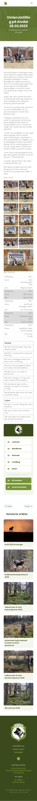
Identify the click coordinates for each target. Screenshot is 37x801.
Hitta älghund (18, 773)
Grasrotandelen (18, 782)
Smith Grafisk (23, 792)
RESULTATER (8, 178)
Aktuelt (25, 30)
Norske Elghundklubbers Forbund (18, 770)
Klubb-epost (18, 749)
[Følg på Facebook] (18, 758)
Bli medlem (18, 780)
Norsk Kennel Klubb (18, 768)
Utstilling (18, 32)
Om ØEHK (18, 752)
